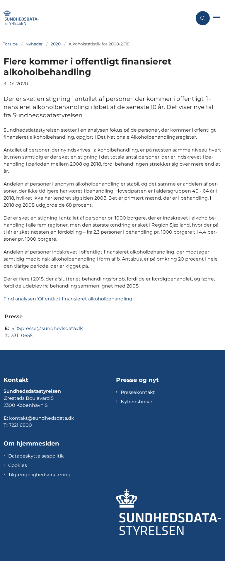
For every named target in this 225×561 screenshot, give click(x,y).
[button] (219, 18)
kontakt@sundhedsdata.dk (41, 418)
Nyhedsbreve (136, 401)
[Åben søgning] (203, 18)
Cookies (17, 465)
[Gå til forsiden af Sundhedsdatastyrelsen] (94, 18)
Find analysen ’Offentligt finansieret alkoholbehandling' (68, 299)
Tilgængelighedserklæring (39, 474)
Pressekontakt (138, 392)
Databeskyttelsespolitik (36, 456)
